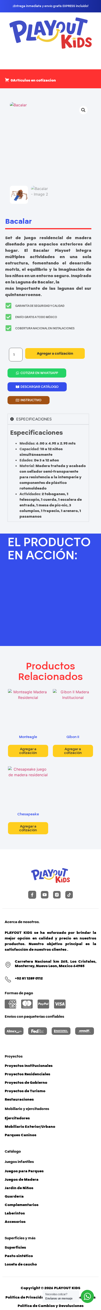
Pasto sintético (19, 1255)
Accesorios (15, 1221)
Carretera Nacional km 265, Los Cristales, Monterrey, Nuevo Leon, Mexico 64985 (55, 964)
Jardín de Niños (19, 1188)
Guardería (14, 1196)
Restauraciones (19, 1099)
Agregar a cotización (55, 353)
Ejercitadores (17, 1118)
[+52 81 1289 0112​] (8, 979)
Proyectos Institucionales (29, 1065)
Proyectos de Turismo (25, 1091)
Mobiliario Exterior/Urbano (30, 1126)
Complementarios (22, 1204)
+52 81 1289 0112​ (29, 978)
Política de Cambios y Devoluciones (51, 1305)
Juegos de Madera (22, 1179)
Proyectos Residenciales (27, 1074)
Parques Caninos (20, 1135)
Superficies (15, 1247)
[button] (83, 110)
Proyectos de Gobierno (26, 1082)
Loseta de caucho (21, 1264)
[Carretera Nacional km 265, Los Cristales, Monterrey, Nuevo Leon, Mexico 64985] (8, 964)
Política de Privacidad (25, 1297)
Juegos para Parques (24, 1171)
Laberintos (15, 1213)
